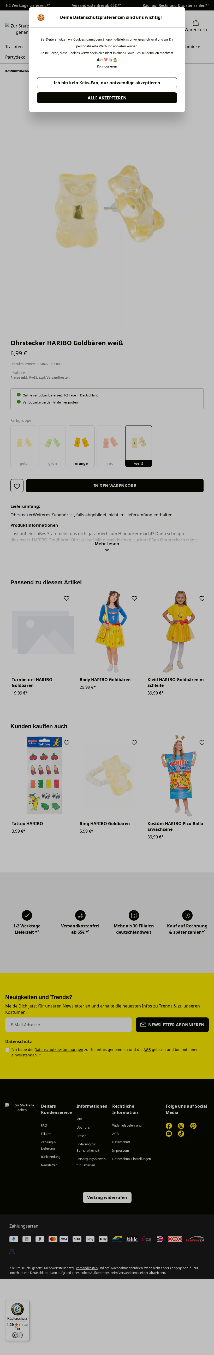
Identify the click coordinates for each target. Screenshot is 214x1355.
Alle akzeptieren (107, 98)
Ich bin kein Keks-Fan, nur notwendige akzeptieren (107, 83)
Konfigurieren (107, 66)
